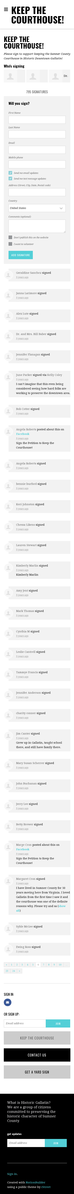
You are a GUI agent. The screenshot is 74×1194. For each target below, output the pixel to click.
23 (7, 971)
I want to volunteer (24, 244)
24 (13, 971)
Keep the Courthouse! (37, 14)
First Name (14, 113)
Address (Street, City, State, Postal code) (29, 185)
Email (12, 143)
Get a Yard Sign (37, 1072)
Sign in (12, 1174)
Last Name (14, 127)
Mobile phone (16, 157)
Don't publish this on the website (31, 237)
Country (13, 201)
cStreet (46, 1187)
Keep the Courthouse (37, 1037)
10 (60, 964)
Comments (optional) (20, 216)
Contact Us (37, 1055)
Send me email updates (26, 173)
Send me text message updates (30, 178)
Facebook (22, 433)
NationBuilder (35, 1182)
